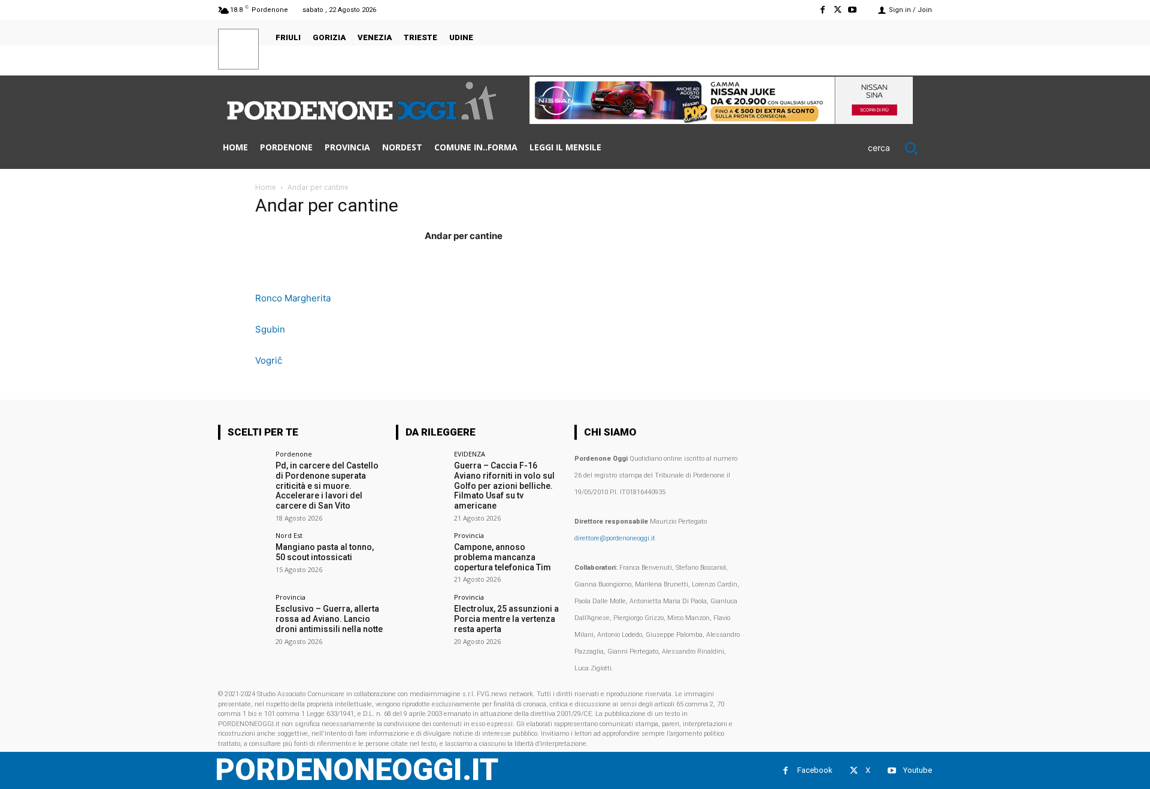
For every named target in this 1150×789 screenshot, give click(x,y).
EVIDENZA (469, 454)
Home (265, 187)
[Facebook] (822, 9)
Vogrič (268, 360)
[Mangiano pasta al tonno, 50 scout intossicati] (243, 557)
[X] (837, 9)
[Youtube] (852, 9)
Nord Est (289, 535)
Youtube (917, 770)
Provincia (290, 597)
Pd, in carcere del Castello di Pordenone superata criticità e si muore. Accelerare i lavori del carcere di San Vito (327, 485)
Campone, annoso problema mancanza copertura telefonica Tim (502, 557)
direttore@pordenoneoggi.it (614, 538)
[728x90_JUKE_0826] (721, 120)
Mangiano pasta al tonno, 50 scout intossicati (325, 552)
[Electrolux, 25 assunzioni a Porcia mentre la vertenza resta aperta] (421, 618)
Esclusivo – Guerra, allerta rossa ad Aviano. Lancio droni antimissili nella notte (329, 619)
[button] (900, 148)
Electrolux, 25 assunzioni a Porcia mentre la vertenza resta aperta (506, 619)
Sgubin (270, 329)
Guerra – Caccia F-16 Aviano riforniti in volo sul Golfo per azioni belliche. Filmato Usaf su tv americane (504, 485)
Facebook (815, 770)
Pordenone (294, 454)
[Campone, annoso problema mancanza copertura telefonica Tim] (421, 557)
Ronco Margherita (293, 298)
